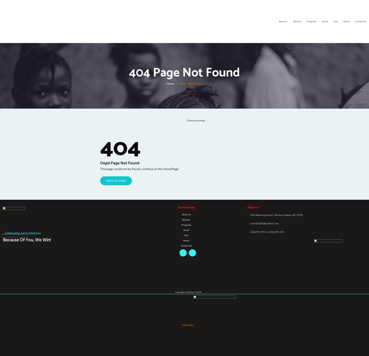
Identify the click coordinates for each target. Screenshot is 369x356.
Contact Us (360, 21)
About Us (283, 21)
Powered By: (188, 325)
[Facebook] (183, 252)
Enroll (325, 21)
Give (336, 21)
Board (346, 21)
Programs (311, 21)
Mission (297, 21)
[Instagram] (192, 252)
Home (170, 83)
